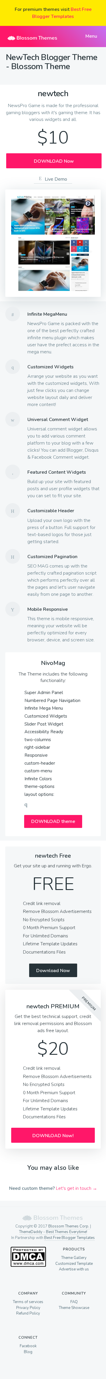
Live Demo (56, 179)
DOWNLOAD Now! (53, 1135)
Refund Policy (28, 1313)
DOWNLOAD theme (53, 821)
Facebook (28, 1346)
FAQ (74, 1302)
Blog (28, 1352)
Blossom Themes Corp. (69, 1226)
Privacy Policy (28, 1307)
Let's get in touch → (76, 1188)
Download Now (53, 970)
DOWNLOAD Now (54, 161)
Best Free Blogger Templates (69, 1237)
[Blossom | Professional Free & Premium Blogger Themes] (32, 36)
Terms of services (28, 1302)
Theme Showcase (74, 1307)
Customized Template (74, 1263)
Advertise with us (74, 1269)
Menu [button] (90, 36)
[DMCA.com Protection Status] (28, 1265)
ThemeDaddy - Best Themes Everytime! (53, 1232)
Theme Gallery (74, 1257)
